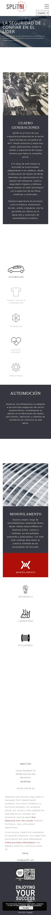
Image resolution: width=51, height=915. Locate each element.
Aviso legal (25, 912)
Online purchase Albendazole (20, 842)
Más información (34, 905)
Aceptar (26, 908)
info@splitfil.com (25, 860)
